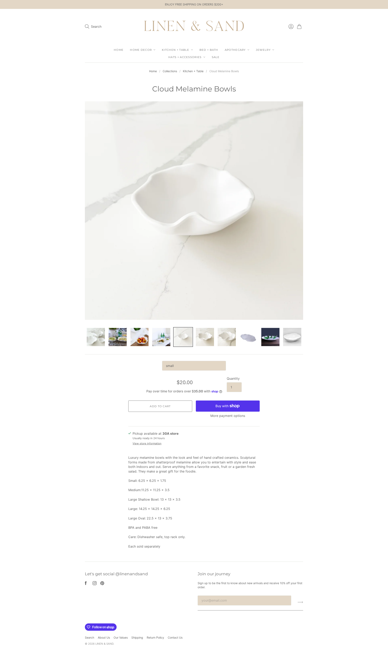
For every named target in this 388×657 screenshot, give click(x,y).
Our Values (121, 637)
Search (89, 637)
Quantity (233, 378)
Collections (170, 71)
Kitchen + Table (175, 49)
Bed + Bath (208, 49)
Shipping (137, 637)
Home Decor (141, 49)
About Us (104, 637)
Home (118, 49)
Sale (216, 57)
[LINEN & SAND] (194, 27)
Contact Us (175, 637)
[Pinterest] (102, 584)
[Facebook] (86, 584)
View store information (147, 443)
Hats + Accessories (184, 57)
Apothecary (235, 49)
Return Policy (155, 637)
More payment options (227, 416)
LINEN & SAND (104, 643)
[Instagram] (95, 584)
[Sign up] (300, 602)
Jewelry (263, 49)
